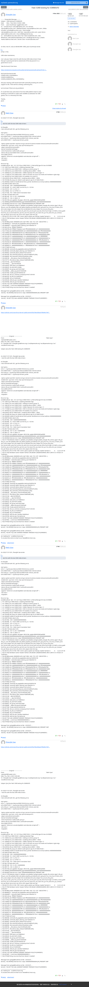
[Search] (86, 2)
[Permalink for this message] (65, 104)
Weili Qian (9, 113)
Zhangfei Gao (11, 15)
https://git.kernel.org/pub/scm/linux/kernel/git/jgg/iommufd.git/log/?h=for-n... (24, 70)
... (2, 50)
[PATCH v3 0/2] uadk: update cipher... (11, 9)
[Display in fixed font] (62, 104)
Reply (4, 105)
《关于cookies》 (63, 984)
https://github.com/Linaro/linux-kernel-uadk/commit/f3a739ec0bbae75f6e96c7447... (25, 312)
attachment (10, 543)
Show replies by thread (59, 108)
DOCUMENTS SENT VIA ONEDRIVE (78, 9)
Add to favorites (74, 26)
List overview (71, 18)
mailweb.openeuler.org (9, 3)
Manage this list (59, 2)
